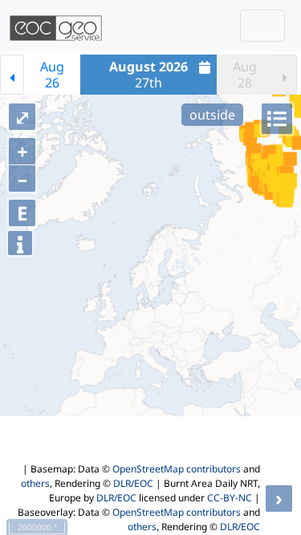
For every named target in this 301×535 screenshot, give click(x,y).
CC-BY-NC (229, 498)
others (35, 483)
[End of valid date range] (285, 75)
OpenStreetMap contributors (176, 469)
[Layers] (277, 118)
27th (148, 74)
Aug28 (245, 74)
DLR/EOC (133, 483)
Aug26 (52, 74)
